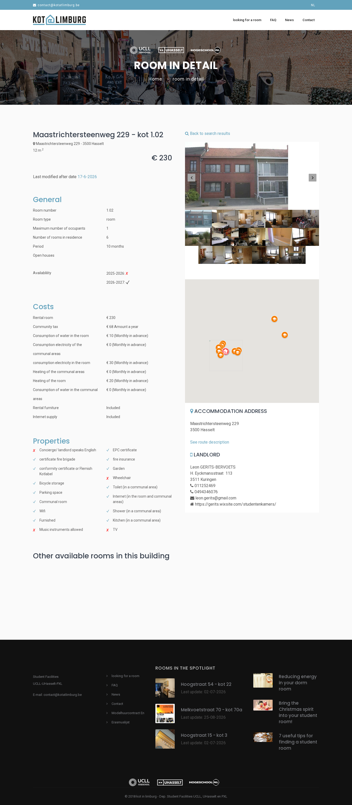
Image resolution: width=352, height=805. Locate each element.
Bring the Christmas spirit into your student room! (298, 712)
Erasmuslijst (121, 722)
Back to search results (209, 133)
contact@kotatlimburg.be (59, 5)
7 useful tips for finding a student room (298, 742)
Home (155, 79)
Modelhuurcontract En (128, 713)
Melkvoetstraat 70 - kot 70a (211, 710)
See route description (209, 442)
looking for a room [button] (247, 20)
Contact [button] (309, 20)
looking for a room (125, 676)
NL (313, 5)
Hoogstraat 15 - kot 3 (204, 735)
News (116, 694)
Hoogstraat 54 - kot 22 (206, 684)
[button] (226, 352)
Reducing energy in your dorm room (298, 682)
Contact (117, 704)
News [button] (289, 20)
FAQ (115, 685)
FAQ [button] (273, 20)
